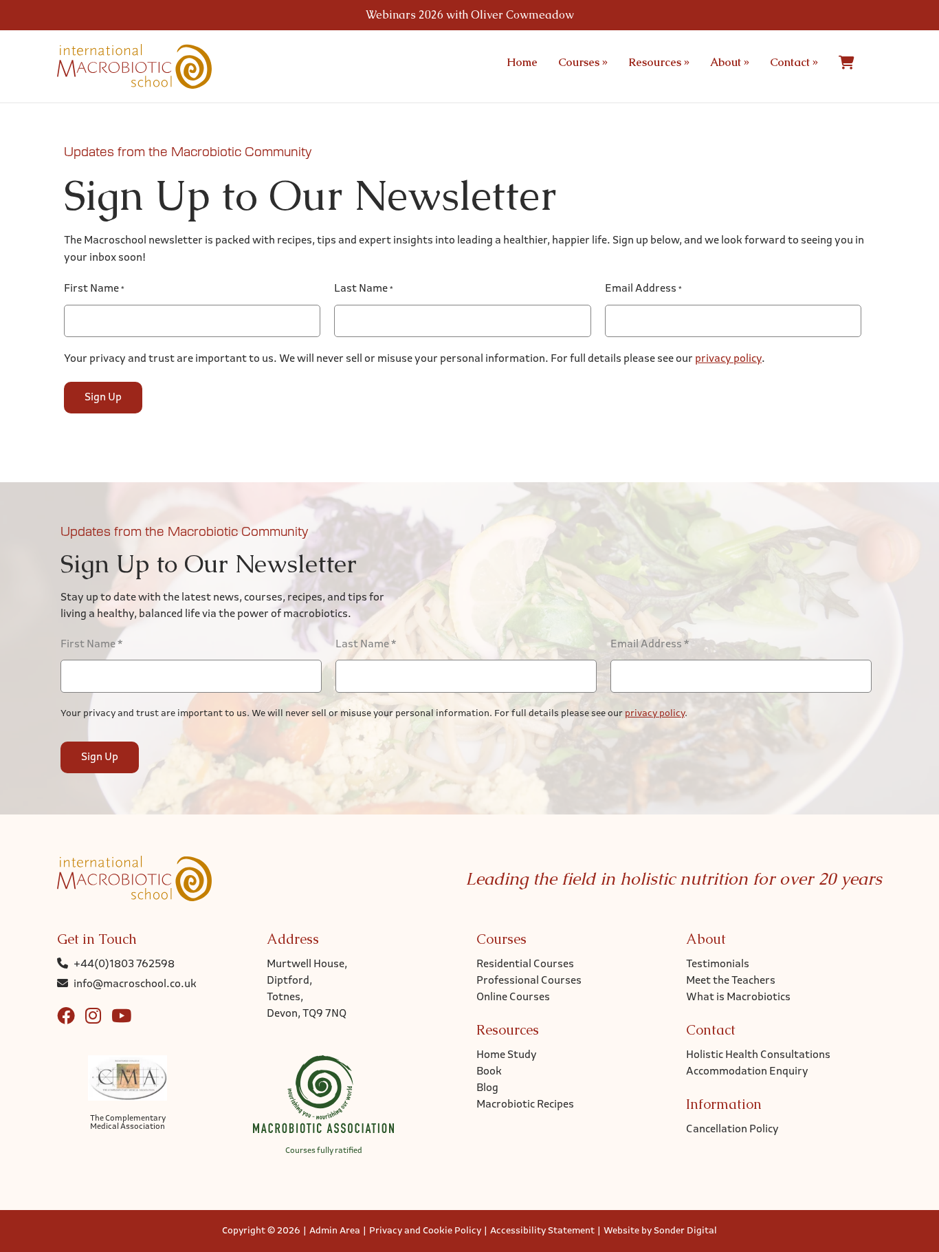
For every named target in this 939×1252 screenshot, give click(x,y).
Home (522, 62)
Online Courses (513, 997)
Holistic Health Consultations (758, 1055)
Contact (794, 62)
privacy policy (728, 359)
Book (489, 1071)
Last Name (363, 288)
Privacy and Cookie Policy (425, 1231)
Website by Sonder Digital (660, 1231)
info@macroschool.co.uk (135, 984)
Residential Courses (525, 964)
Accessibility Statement (542, 1231)
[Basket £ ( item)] (846, 62)
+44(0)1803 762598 (124, 964)
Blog (487, 1088)
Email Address (643, 288)
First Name (94, 288)
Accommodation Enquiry (747, 1071)
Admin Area (334, 1231)
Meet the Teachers (730, 980)
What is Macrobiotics (738, 997)
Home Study (506, 1055)
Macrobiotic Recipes (525, 1104)
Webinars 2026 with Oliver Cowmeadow (470, 15)
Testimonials (717, 964)
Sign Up (103, 397)
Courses (583, 62)
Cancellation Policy (732, 1129)
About (729, 62)
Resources (658, 62)
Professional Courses (529, 980)
